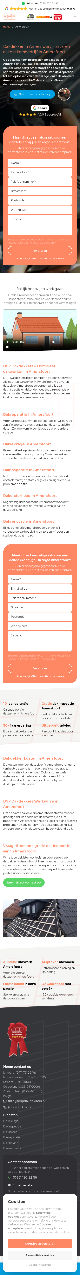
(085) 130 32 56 (20, 1107)
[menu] (75, 17)
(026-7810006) (29, 1086)
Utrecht (8, 1082)
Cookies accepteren (40, 1243)
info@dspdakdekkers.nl (27, 1101)
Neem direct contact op (35, 94)
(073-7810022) (35, 1077)
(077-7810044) (26, 1072)
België (7, 1096)
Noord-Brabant (13, 1077)
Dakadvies (10, 1132)
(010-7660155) (32, 1091)
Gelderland (10, 1086)
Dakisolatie (10, 1143)
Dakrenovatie (12, 1148)
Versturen (40, 250)
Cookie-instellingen (40, 1264)
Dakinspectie (12, 1126)
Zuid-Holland (12, 1091)
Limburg (8, 1072)
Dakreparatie (12, 1137)
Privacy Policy (15, 242)
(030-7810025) (25, 1082)
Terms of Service (39, 242)
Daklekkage (10, 1121)
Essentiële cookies (40, 1255)
